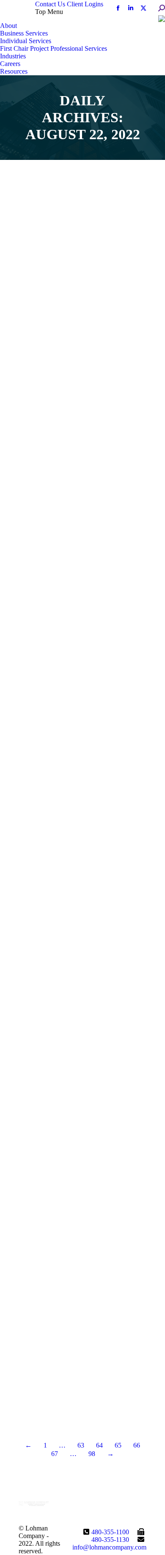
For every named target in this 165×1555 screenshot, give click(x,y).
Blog (37, 306)
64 (99, 1445)
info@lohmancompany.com (109, 1547)
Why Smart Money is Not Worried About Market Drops (77, 911)
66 (136, 1445)
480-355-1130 (110, 1539)
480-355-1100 (110, 1532)
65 (118, 1445)
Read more (45, 359)
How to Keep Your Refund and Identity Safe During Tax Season (79, 1338)
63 (80, 1445)
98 (91, 1453)
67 (54, 1453)
